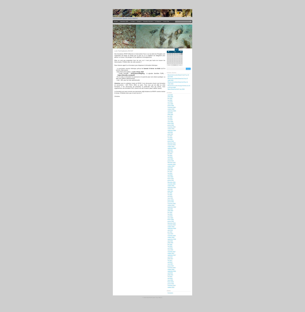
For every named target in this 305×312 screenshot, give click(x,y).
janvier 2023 (171, 160)
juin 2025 (170, 116)
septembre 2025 (172, 111)
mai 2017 (170, 260)
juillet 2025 (170, 114)
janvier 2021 (171, 201)
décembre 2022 (172, 162)
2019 (169, 65)
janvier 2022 (171, 180)
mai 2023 (170, 155)
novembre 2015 (172, 285)
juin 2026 (170, 98)
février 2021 (171, 200)
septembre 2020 (172, 207)
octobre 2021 (171, 185)
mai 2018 (170, 246)
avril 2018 (170, 248)
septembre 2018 (172, 239)
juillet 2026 (170, 96)
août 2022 (170, 168)
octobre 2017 (171, 253)
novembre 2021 (172, 184)
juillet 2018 (170, 242)
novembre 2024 (172, 127)
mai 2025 (170, 118)
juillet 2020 (170, 210)
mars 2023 (170, 159)
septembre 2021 (172, 187)
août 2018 (170, 241)
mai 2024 (170, 137)
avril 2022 (170, 175)
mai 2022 (170, 173)
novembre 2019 (172, 225)
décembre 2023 (172, 143)
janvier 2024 (171, 141)
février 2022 (171, 178)
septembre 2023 (172, 148)
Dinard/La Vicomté (148, 21)
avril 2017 (170, 262)
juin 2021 (170, 192)
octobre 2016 (171, 269)
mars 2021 (170, 198)
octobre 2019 (171, 226)
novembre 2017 (172, 251)
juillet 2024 (170, 134)
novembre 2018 (172, 235)
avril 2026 (170, 102)
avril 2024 (170, 139)
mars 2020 (170, 217)
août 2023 (170, 150)
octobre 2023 (171, 146)
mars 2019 (170, 233)
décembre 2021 (172, 182)
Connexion (170, 293)
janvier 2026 (171, 105)
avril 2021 (170, 196)
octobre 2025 (171, 109)
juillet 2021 (170, 191)
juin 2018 (170, 244)
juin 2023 (170, 153)
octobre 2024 (171, 128)
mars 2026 (170, 103)
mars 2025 (170, 121)
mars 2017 (170, 264)
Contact (139, 21)
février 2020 (171, 219)
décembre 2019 (172, 223)
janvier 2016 (171, 283)
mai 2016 (170, 276)
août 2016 (170, 273)
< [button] (115, 36)
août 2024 (170, 132)
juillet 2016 (170, 274)
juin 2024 (170, 135)
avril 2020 (170, 216)
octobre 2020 (171, 205)
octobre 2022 (171, 166)
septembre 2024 (172, 130)
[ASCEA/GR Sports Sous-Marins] (152, 16)
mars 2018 (170, 249)
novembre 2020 (172, 203)
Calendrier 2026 (124, 21)
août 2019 (170, 230)
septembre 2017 (172, 255)
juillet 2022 (170, 169)
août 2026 (170, 95)
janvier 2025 (171, 125)
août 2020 (170, 209)
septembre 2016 (172, 271)
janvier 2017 (171, 266)
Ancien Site (166, 21)
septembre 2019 (172, 228)
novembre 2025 (172, 107)
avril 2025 (170, 119)
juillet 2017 (170, 258)
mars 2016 (170, 280)
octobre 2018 (171, 237)
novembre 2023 (172, 144)
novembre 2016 (172, 267)
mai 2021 (170, 194)
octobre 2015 (171, 287)
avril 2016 (170, 278)
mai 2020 (170, 214)
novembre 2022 (172, 164)
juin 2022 (170, 171)
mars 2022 (170, 176)
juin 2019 (170, 232)
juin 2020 (170, 212)
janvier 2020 (171, 221)
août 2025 (170, 112)
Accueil (116, 21)
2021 (180, 65)
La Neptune (158, 21)
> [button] (190, 36)
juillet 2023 (170, 152)
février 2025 (171, 123)
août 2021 (170, 189)
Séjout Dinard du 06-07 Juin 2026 (176, 89)
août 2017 (170, 257)
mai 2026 (170, 100)
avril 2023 (170, 157)
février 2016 (171, 282)
